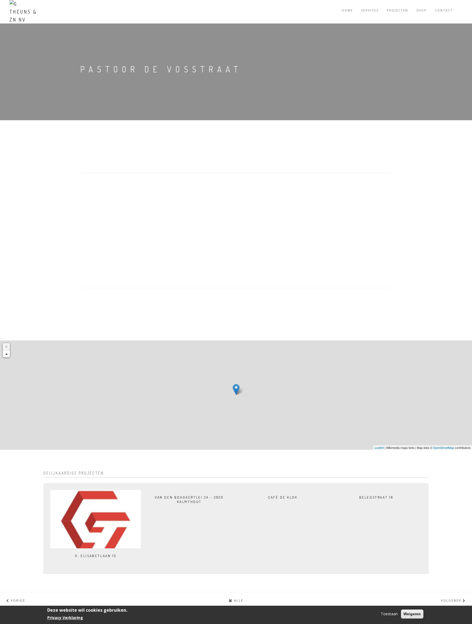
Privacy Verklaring (65, 617)
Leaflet (379, 447)
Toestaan (389, 613)
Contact (444, 10)
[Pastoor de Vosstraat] (236, 389)
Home (347, 10)
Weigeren (412, 614)
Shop (421, 10)
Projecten (397, 10)
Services (370, 10)
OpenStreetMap (443, 447)
